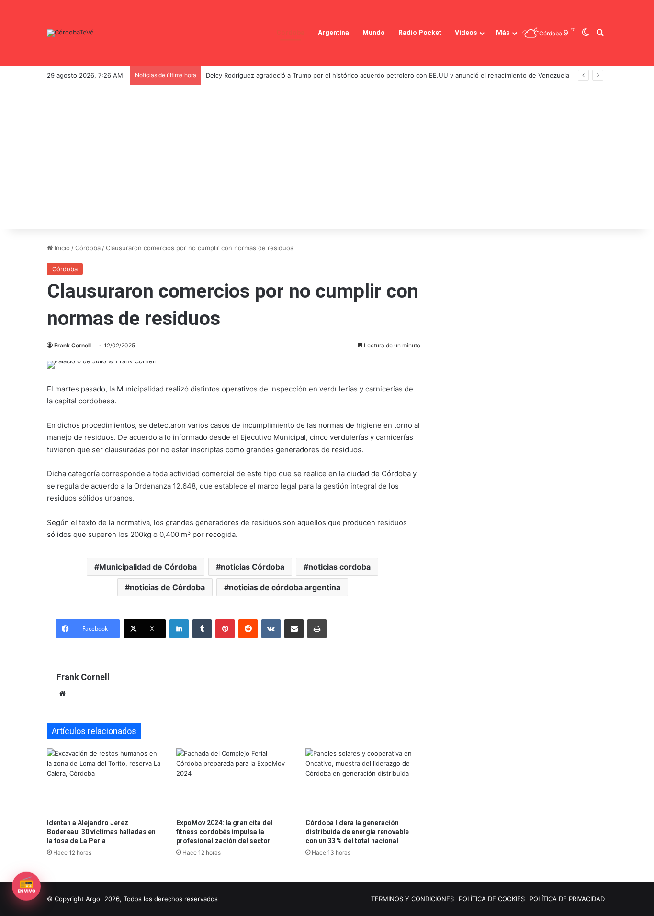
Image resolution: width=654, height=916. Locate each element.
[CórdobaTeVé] (70, 33)
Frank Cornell (72, 345)
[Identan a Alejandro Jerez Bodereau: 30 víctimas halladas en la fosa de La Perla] (104, 780)
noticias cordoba (339, 566)
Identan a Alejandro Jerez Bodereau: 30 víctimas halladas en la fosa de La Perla (101, 832)
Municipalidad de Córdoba (148, 566)
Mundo (373, 32)
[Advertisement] (327, 157)
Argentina (333, 32)
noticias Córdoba (252, 566)
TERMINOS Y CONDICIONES (412, 899)
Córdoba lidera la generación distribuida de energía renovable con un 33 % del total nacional (357, 832)
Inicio (61, 248)
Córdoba (290, 32)
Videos (466, 32)
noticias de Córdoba (167, 587)
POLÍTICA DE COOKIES (492, 899)
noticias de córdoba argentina (284, 587)
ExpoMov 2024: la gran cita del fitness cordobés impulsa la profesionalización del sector (224, 832)
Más (503, 32)
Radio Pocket (419, 32)
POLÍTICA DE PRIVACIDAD (567, 899)
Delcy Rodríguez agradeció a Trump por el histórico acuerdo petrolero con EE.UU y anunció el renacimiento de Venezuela (387, 75)
